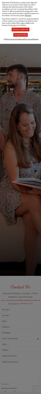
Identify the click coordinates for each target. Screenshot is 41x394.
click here (28, 16)
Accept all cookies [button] (20, 35)
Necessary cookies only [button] (20, 29)
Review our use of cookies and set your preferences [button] (21, 39)
